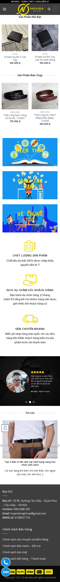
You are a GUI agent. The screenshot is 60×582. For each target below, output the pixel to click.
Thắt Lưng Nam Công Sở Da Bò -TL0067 (15, 116)
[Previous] (2, 46)
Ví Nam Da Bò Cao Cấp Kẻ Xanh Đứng (45, 58)
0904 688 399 (22, 509)
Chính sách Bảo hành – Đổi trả (21, 546)
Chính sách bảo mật (14, 552)
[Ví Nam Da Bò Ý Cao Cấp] (15, 38)
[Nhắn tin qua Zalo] (5, 572)
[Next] (57, 46)
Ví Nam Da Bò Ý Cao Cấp (15, 58)
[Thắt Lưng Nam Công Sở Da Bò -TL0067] (15, 96)
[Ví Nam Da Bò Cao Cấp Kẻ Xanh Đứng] (45, 38)
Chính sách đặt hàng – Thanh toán (24, 558)
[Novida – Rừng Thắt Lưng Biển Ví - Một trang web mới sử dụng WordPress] (30, 9)
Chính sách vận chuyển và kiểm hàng (25, 539)
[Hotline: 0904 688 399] (5, 562)
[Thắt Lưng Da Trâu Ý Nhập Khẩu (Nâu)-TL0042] (45, 96)
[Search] (49, 9)
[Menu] (4, 9)
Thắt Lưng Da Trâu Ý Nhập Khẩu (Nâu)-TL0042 (45, 117)
